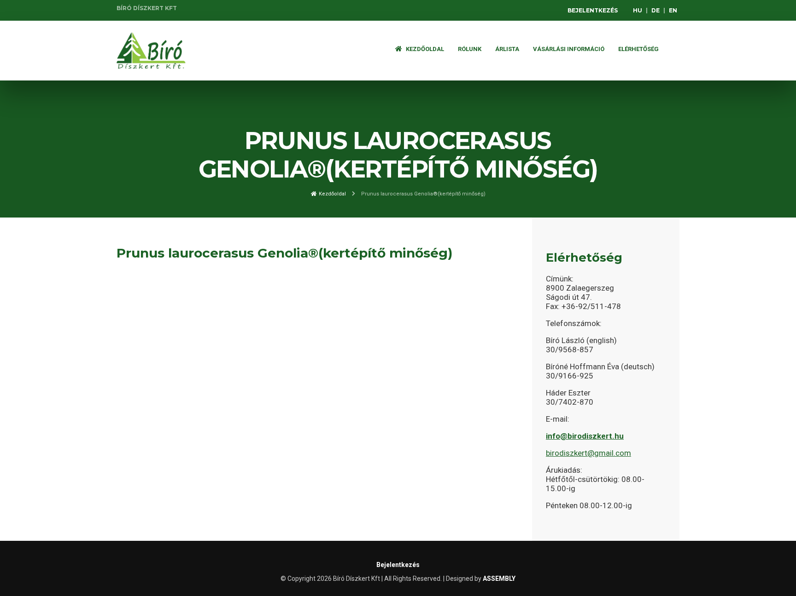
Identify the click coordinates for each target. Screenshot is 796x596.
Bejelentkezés (593, 10)
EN (673, 10)
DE (655, 10)
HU (637, 10)
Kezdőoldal (424, 49)
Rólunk (469, 49)
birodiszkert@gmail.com (588, 453)
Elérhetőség (638, 49)
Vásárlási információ (568, 49)
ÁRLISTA (507, 49)
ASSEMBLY (499, 578)
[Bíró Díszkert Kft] (151, 50)
